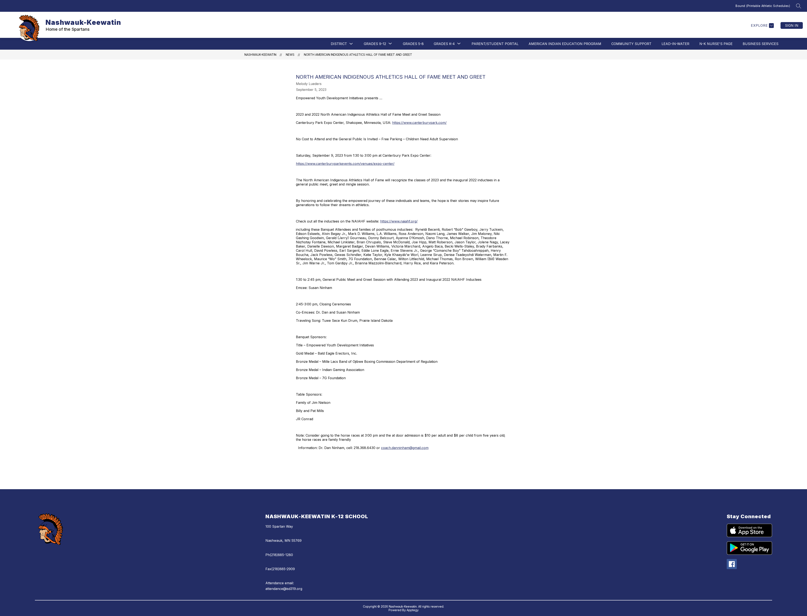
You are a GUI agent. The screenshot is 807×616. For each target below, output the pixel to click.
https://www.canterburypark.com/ (419, 123)
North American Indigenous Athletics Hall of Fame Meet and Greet (358, 54)
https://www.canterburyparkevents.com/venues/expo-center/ (345, 164)
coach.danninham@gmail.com (405, 448)
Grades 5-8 (413, 44)
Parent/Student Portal (495, 44)
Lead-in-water (675, 44)
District (339, 44)
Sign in (791, 25)
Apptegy (413, 610)
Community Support (631, 44)
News (290, 54)
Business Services (760, 44)
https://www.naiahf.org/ (399, 221)
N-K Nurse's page (716, 44)
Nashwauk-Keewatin (260, 54)
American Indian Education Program (565, 44)
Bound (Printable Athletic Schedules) (763, 6)
